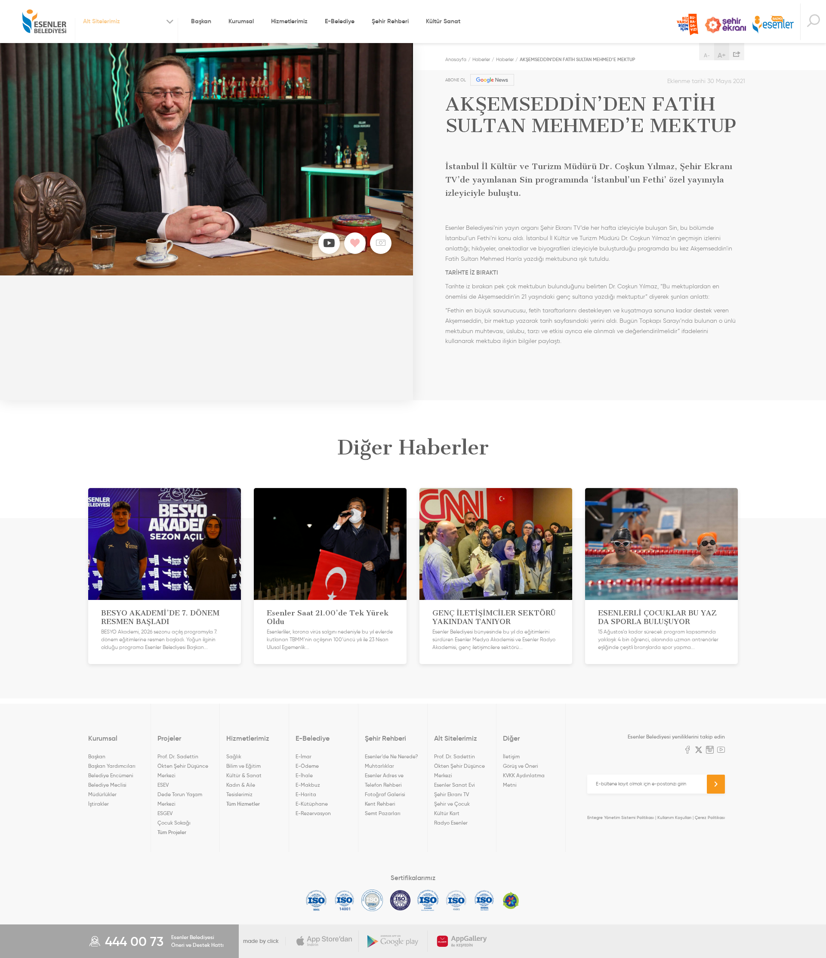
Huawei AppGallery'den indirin (462, 941)
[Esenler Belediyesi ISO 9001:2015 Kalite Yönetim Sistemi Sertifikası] (316, 900)
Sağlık (233, 756)
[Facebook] (687, 750)
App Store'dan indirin (324, 941)
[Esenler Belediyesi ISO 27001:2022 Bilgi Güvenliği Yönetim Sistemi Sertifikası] (372, 900)
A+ (722, 55)
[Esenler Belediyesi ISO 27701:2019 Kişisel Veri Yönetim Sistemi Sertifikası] (400, 900)
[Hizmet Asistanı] (813, 21)
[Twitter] (699, 750)
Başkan (201, 21)
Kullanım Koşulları (674, 817)
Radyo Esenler (773, 25)
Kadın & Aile (240, 785)
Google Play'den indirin (393, 941)
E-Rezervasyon (313, 813)
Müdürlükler (102, 794)
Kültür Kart (446, 813)
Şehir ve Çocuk (452, 803)
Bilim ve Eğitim (243, 766)
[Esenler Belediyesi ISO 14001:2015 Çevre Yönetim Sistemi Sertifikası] (344, 900)
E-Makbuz (308, 785)
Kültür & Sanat (244, 775)
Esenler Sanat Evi (454, 785)
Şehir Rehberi (390, 21)
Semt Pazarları (383, 813)
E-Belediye (339, 21)
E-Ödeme (307, 766)
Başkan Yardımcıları (112, 766)
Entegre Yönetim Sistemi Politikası (620, 817)
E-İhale (304, 775)
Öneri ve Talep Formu (687, 24)
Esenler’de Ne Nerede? (391, 756)
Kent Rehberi (380, 803)
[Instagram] (710, 750)
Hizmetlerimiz (289, 21)
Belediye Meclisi (107, 785)
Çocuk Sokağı (174, 822)
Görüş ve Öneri (520, 766)
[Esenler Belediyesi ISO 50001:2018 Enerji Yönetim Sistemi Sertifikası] (484, 900)
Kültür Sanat (443, 21)
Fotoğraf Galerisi (385, 794)
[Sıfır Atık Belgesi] (511, 900)
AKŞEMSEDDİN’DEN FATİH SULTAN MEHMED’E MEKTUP (577, 59)
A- (707, 55)
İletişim (511, 756)
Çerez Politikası (710, 817)
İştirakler (98, 803)
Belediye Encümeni (110, 775)
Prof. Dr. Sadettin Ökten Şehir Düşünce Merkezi (182, 766)
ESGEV (165, 813)
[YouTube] (721, 750)
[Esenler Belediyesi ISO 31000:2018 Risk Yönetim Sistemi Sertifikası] (428, 900)
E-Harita (306, 794)
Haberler (481, 59)
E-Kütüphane (312, 803)
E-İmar (303, 756)
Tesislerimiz (239, 794)
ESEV (163, 785)
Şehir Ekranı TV (725, 25)
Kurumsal (241, 21)
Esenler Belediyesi (44, 21)
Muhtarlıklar (379, 766)
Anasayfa (455, 59)
